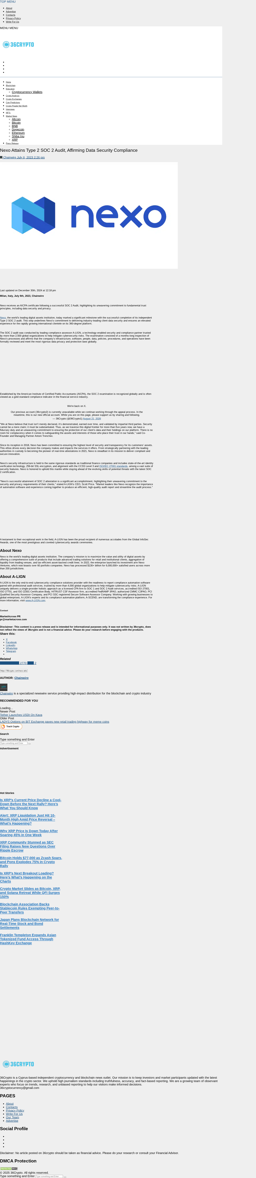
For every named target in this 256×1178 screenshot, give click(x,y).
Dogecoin (18, 129)
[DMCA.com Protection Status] (9, 1169)
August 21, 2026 (92, 418)
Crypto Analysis (12, 96)
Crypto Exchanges (14, 99)
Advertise (11, 11)
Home (8, 82)
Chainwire (6, 693)
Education (10, 89)
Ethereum (18, 132)
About (9, 8)
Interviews (10, 109)
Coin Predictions (13, 102)
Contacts (10, 15)
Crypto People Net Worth (16, 106)
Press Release (12, 143)
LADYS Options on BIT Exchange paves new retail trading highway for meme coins (54, 721)
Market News (11, 116)
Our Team (12, 1117)
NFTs (8, 113)
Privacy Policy (13, 18)
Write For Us (12, 22)
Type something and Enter (17, 739)
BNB (15, 126)
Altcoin (16, 119)
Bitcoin (16, 122)
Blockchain (10, 85)
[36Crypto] (18, 54)
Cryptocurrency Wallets (27, 92)
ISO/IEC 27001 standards (113, 466)
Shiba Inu (18, 136)
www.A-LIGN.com (35, 600)
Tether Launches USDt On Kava (21, 714)
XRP (15, 139)
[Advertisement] (76, 365)
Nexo (3, 317)
